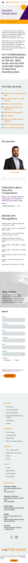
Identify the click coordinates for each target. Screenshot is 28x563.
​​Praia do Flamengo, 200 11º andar (14, 508)
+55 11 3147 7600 (9, 491)
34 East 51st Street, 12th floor (12, 527)
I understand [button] (14, 560)
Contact (8, 423)
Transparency (10, 420)
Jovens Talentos (11, 473)
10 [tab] (6, 179)
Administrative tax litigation (14, 124)
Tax (18, 206)
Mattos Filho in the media (13, 453)
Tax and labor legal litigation (14, 128)
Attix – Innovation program (14, 441)
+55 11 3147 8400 (9, 501)
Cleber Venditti (15, 172)
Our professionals (11, 435)
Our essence (9, 407)
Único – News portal (12, 450)
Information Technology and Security (14, 416)
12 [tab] (12, 179)
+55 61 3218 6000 (9, 521)
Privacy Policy (15, 371)
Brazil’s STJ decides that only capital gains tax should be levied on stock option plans (13, 199)
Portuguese (7, 360)
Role (3, 344)
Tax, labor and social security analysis (14, 99)
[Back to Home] (12, 2)
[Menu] (3, 2)
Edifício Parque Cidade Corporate (14, 519)
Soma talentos (10, 476)
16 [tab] (24, 179)
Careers (8, 468)
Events (8, 459)
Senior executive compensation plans (15, 94)
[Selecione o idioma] (25, 2)
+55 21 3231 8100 (9, 509)
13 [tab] (15, 179)
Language (4, 358)
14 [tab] (18, 179)
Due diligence (9, 116)
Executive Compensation (9, 206)
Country (4, 351)
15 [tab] (21, 179)
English (17, 360)
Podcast (8, 456)
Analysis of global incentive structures (14, 120)
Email (3, 330)
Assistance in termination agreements (13, 108)
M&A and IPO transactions (13, 112)
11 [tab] (9, 179)
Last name (5, 323)
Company (4, 337)
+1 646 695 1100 (9, 529)
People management (12, 413)
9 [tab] (3, 179)
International (10, 438)
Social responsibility (12, 410)
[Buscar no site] (22, 2)
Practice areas (10, 432)
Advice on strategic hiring (13, 104)
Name (3, 317)
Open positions (10, 470)
